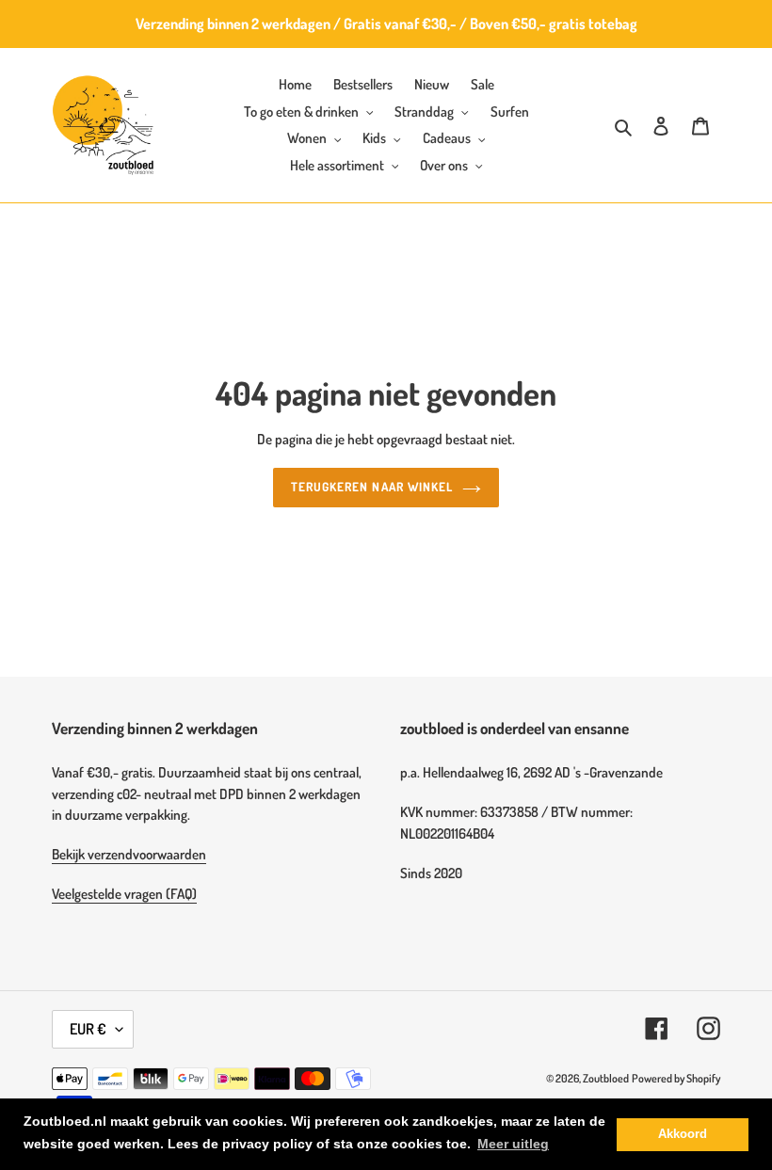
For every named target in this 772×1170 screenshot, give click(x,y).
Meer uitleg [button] (513, 1143)
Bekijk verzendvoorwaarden (129, 854)
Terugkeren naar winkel (372, 486)
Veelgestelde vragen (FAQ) (124, 894)
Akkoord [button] (682, 1134)
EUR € (88, 1028)
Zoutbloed (606, 1078)
